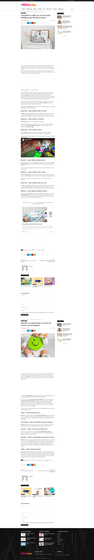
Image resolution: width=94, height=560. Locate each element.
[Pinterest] (32, 23)
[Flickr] (63, 555)
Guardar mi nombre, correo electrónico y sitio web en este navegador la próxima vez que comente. (38, 312)
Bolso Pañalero (51, 193)
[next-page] (23, 289)
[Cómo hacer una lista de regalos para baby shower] (59, 32)
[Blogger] (58, 555)
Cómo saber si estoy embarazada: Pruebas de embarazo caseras (67, 21)
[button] (72, 9)
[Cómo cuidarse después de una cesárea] (41, 534)
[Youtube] (72, 0)
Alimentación (34, 284)
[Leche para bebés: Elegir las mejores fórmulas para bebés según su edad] (59, 27)
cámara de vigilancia (34, 202)
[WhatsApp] (35, 23)
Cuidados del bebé (47, 284)
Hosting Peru (44, 558)
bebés (23, 70)
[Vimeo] (71, 0)
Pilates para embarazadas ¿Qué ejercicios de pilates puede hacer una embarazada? (50, 543)
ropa (30, 89)
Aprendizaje (22, 284)
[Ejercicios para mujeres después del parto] (41, 539)
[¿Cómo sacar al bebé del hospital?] (23, 534)
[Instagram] (68, 0)
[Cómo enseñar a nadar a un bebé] (26, 281)
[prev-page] (21, 289)
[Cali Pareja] (21, 20)
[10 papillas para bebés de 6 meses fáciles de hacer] (59, 17)
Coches (24, 11)
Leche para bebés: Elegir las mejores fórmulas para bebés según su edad (67, 27)
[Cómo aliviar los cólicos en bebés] (23, 544)
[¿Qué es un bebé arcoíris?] (49, 281)
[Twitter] (69, 0)
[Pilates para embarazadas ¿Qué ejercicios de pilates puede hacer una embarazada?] (41, 544)
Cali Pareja (24, 20)
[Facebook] (67, 0)
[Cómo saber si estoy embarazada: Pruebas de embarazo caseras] (59, 22)
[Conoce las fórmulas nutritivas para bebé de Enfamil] (38, 281)
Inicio (21, 11)
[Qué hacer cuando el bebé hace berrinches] (23, 539)
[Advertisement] (54, 5)
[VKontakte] (68, 555)
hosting (39, 558)
